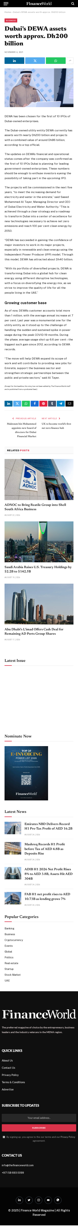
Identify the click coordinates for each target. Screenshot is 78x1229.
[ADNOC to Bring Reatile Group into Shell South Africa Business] (39, 479)
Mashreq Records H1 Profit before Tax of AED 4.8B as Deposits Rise (44, 849)
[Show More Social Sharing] (70, 60)
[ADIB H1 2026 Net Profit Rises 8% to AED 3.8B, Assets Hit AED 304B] (13, 873)
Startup (9, 969)
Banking (9, 928)
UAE (7, 980)
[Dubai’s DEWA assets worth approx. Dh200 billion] (39, 106)
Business (11, 20)
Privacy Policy (68, 1137)
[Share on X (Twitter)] (35, 60)
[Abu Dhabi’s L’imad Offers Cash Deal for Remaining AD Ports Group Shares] (39, 604)
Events (9, 945)
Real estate (11, 963)
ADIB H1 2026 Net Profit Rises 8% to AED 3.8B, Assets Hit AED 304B (48, 874)
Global (8, 951)
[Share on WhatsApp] (56, 60)
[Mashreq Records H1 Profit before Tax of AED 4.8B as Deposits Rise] (13, 848)
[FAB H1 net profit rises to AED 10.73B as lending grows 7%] (13, 898)
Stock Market (13, 974)
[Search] (72, 3)
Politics (9, 957)
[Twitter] (29, 1200)
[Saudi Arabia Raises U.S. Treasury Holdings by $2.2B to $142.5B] (39, 541)
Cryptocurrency (14, 940)
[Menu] (6, 3)
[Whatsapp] (57, 1200)
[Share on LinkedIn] (14, 60)
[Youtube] (48, 1200)
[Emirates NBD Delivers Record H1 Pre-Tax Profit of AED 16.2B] (13, 828)
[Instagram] (38, 1200)
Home (8, 12)
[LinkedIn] (19, 1200)
